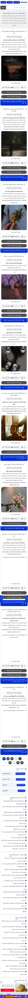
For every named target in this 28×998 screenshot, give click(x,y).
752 (18, 763)
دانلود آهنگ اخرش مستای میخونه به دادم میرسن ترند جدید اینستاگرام (16, 827)
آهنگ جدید (16, 2)
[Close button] (27, 982)
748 (12, 759)
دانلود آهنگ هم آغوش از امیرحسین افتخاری (14, 812)
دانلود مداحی (21, 791)
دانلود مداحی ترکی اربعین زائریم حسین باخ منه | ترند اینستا (14, 939)
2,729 (10, 763)
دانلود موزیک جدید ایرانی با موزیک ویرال (14, 13)
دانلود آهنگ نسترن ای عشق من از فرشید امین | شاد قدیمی (15, 904)
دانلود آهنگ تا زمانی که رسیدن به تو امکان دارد (13, 535)
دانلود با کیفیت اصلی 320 (13, 92)
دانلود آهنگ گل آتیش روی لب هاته (13, 256)
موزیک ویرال (23, 2)
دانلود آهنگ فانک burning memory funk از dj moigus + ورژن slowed (15, 802)
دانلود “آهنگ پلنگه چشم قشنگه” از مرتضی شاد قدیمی (14, 887)
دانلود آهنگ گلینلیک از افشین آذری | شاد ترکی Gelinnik (15, 910)
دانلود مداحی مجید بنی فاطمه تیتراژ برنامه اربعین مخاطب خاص (14, 945)
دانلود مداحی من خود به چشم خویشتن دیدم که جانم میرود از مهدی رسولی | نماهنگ (14, 950)
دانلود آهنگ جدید (20, 774)
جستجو (3, 7)
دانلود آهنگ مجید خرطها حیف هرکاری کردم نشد (13, 32)
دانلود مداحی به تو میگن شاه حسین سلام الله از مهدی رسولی (14, 973)
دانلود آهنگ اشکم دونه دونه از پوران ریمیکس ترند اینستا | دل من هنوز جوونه (15, 847)
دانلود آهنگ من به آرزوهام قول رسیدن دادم (13, 688)
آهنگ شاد (10, 2)
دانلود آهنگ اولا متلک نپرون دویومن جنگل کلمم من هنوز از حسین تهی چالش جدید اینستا (14, 842)
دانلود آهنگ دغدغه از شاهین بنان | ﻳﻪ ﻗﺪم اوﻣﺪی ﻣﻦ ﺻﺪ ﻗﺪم (16, 859)
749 (8, 759)
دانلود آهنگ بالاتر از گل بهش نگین (13, 464)
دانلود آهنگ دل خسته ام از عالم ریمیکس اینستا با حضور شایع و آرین (14, 833)
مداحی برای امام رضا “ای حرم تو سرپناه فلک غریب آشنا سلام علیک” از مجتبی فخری (14, 928)
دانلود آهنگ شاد (21, 779)
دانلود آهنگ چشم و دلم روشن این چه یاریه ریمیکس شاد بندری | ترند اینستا (15, 871)
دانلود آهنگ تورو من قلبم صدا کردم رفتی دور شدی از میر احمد (15, 822)
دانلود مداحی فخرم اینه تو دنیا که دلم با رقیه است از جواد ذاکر (15, 933)
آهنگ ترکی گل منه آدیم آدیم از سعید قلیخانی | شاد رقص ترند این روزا (15, 893)
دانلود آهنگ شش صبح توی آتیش (13, 326)
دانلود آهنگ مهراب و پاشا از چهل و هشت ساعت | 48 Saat (14, 808)
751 (22, 763)
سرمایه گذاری (7, 990)
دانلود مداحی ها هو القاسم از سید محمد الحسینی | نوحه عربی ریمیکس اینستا (16, 967)
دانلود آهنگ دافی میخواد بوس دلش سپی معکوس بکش (13, 394)
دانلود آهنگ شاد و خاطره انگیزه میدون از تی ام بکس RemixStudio (15, 865)
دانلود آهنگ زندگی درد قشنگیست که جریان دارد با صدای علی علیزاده (13, 611)
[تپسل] (1, 993)
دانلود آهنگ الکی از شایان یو (17, 837)
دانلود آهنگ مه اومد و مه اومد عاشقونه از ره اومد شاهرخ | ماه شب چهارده (15, 882)
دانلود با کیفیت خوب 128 (13, 96)
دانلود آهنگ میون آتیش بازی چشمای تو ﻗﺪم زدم (13, 110)
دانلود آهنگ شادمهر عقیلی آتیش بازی (13, 184)
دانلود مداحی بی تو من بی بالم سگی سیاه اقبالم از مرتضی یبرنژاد (14, 962)
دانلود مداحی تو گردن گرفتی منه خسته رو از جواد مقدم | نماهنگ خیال (14, 956)
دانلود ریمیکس (21, 785)
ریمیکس (3, 2)
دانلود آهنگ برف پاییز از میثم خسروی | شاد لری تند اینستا (15, 899)
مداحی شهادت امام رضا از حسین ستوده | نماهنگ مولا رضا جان (14, 922)
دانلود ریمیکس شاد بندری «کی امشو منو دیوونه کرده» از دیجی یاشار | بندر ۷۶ (14, 876)
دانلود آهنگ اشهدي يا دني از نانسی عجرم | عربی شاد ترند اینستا (15, 816)
